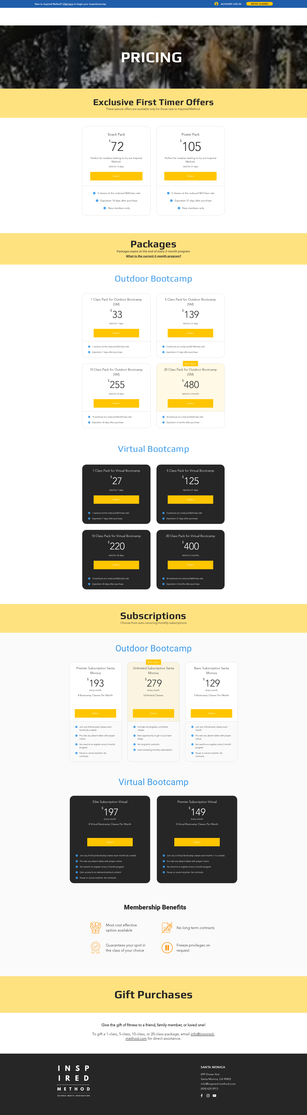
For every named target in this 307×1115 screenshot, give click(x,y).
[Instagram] (208, 1095)
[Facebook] (202, 1095)
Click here (68, 3)
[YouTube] (214, 1095)
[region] (153, 16)
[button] (37, 16)
